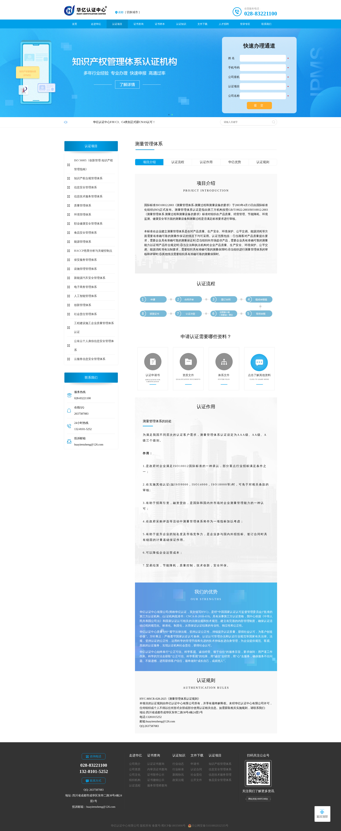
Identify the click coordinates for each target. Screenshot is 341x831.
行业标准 (178, 769)
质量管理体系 (82, 205)
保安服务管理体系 (85, 259)
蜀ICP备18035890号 (173, 825)
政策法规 (178, 779)
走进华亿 (96, 24)
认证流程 (177, 162)
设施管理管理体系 (85, 268)
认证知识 (181, 24)
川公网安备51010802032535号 (209, 825)
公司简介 (134, 763)
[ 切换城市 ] (129, 12)
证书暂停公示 (155, 774)
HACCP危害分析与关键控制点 (93, 250)
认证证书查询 (155, 763)
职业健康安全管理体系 (88, 223)
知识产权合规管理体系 (88, 178)
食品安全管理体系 (85, 232)
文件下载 (202, 24)
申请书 (195, 763)
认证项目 (117, 24)
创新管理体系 (82, 305)
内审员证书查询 (157, 769)
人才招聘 (224, 24)
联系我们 (266, 24)
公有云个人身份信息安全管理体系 (94, 345)
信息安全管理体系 (85, 187)
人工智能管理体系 (85, 295)
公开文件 (196, 779)
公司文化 (134, 774)
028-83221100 (260, 13)
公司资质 (134, 769)
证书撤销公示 (155, 779)
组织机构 (134, 779)
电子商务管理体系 (85, 286)
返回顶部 (322, 816)
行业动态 (178, 763)
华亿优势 (234, 162)
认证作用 (206, 162)
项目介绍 (149, 162)
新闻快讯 (178, 774)
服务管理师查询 (157, 785)
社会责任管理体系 (85, 314)
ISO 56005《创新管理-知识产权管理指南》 (93, 165)
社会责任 (196, 774)
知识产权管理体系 (220, 763)
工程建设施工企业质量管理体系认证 (94, 328)
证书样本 (160, 24)
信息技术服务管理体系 (88, 196)
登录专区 (245, 24)
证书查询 (139, 24)
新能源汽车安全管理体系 (89, 277)
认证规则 (262, 162)
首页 (74, 24)
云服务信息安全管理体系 (89, 358)
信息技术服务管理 (220, 774)
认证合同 (196, 769)
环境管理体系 (82, 214)
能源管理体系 (82, 241)
